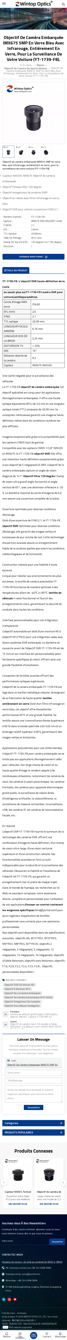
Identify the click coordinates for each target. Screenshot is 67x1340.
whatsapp (21, 1313)
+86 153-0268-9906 (27, 1280)
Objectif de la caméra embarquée (23, 993)
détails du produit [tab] (16, 270)
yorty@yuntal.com (31, 1274)
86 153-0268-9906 (41, 1268)
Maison (40, 65)
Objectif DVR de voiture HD (19, 984)
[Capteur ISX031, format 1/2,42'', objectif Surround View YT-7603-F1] (18, 1172)
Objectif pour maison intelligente (22, 1005)
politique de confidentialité (42, 1323)
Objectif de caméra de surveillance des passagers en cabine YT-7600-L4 (49, 1192)
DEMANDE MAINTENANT (31, 256)
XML (25, 1323)
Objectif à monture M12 (17, 989)
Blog (5, 1323)
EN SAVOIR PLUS (18, 1203)
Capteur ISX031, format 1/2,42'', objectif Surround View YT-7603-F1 (18, 1192)
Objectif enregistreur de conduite (22, 1001)
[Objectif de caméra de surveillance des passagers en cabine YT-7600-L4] (49, 1172)
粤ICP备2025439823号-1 (24, 1320)
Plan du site (15, 1323)
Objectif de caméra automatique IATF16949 (28, 997)
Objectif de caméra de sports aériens (25, 68)
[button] (63, 1182)
